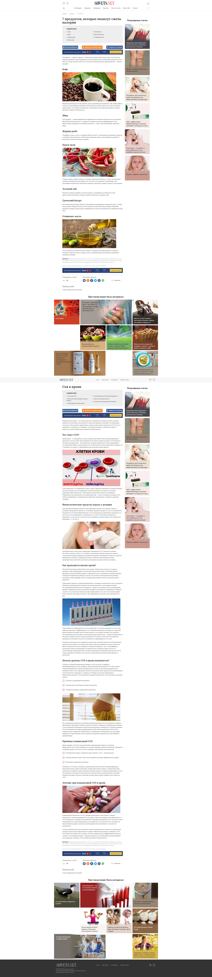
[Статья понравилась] (63, 280)
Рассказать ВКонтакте (71, 47)
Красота (106, 8)
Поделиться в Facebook (115, 47)
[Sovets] (104, 3)
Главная (63, 8)
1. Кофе (68, 32)
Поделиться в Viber (99, 280)
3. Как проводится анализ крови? (75, 403)
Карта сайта (105, 380)
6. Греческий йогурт (98, 34)
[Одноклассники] (67, 3)
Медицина (96, 8)
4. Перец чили (70, 40)
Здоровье (87, 8)
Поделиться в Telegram (95, 280)
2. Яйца (68, 34)
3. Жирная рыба (70, 37)
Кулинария (78, 8)
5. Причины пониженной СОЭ (101, 399)
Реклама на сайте (68, 286)
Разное (135, 8)
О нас (97, 380)
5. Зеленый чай (97, 32)
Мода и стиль (115, 8)
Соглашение (114, 380)
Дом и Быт (126, 8)
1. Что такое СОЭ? (71, 396)
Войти (148, 3)
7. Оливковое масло (98, 37)
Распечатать (117, 280)
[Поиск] (149, 8)
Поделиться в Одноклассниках (93, 47)
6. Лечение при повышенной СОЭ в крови (104, 401)
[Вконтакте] (63, 3)
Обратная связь (124, 380)
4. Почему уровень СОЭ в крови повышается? (105, 396)
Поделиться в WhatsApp (102, 280)
